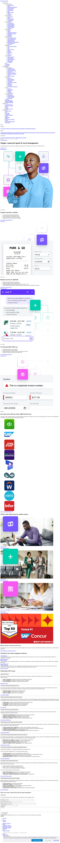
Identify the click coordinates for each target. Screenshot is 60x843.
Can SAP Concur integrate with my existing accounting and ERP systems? (13, 747)
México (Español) (25, 128)
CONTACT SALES (9, 108)
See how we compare (9, 105)
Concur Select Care (11, 40)
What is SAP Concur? (4, 674)
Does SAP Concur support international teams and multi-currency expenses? (14, 734)
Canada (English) (12, 128)
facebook (4, 818)
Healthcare (9, 83)
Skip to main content (4, 0)
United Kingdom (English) (5, 132)
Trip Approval (10, 61)
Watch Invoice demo (4, 613)
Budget (9, 6)
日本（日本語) (16, 137)
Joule (6, 63)
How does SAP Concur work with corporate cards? (9, 709)
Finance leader (10, 89)
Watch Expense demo (4, 548)
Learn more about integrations (6, 511)
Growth (9, 74)
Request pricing (3, 149)
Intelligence (10, 34)
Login (1, 124)
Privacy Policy (56, 840)
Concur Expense (11, 5)
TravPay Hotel (10, 60)
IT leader (9, 91)
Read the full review (4, 659)
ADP (8, 48)
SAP (8, 47)
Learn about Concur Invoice (5, 354)
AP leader (9, 88)
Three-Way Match (11, 27)
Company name (3, 804)
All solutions (10, 98)
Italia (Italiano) (28, 132)
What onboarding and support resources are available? (10, 778)
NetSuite (9, 51)
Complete (7, 99)
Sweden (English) (42, 132)
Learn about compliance (4, 732)
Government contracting (12, 82)
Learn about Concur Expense (6, 220)
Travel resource (10, 92)
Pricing (6, 107)
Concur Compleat (11, 56)
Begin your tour (3, 288)
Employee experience (11, 72)
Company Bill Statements (12, 7)
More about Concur (4, 683)
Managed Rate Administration (13, 42)
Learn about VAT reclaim (5, 745)
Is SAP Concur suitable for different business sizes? (10, 685)
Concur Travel (10, 16)
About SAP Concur (8, 104)
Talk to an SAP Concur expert (6, 776)
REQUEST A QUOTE (7, 826)
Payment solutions (11, 25)
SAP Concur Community (9, 119)
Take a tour (2, 221)
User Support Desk (11, 43)
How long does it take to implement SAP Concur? (9, 760)
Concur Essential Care (12, 38)
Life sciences (10, 84)
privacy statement (32, 837)
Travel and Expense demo (10, 121)
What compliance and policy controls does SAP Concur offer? (11, 722)
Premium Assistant (11, 96)
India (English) (10, 137)
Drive (9, 11)
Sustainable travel (11, 68)
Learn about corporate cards (5, 719)
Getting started (10, 95)
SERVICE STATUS (6, 823)
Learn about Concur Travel (5, 287)
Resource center (8, 110)
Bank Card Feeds (11, 8)
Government (10, 81)
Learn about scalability (4, 694)
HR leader (9, 90)
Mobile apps (7, 117)
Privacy (4, 833)
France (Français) (13, 132)
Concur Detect (10, 9)
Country (2, 805)
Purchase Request (11, 26)
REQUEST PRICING (9, 102)
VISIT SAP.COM (6, 830)
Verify (9, 13)
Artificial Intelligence (9, 101)
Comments (2, 806)
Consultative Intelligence (12, 32)
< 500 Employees (3, 655)
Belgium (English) (7, 133)
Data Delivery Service (12, 33)
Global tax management (12, 73)
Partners (6, 118)
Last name (2, 800)
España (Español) (14, 133)
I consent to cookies (37, 840)
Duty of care (10, 71)
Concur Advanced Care (12, 37)
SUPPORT (5, 828)
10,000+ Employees (4, 664)
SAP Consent (4, 813)
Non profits (10, 85)
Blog (6, 112)
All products (10, 14)
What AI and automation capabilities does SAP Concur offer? (11, 697)
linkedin (4, 820)
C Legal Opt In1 (5, 812)
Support (6, 120)
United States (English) (4, 128)
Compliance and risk (11, 69)
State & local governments (12, 86)
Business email (3, 803)
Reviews (6, 106)
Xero (8, 53)
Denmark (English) (48, 132)
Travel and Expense (8, 100)
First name (2, 799)
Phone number (3, 801)
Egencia (9, 50)
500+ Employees (3, 660)
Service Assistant (11, 97)
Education (9, 78)
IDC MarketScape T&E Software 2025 (7, 650)
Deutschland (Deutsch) (21, 132)
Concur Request (10, 10)
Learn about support (4, 789)
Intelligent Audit (10, 12)
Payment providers (11, 24)
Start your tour (3, 355)
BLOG (4, 824)
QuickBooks (10, 52)
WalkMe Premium (11, 41)
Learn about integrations (12, 46)
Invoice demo (7, 122)
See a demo (7, 65)
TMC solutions (10, 58)
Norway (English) (20, 133)
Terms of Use (5, 834)
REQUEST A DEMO (7, 827)
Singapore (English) (22, 137)
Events (6, 116)
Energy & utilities (11, 79)
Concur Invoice (10, 23)
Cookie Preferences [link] (6, 835)
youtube (4, 821)
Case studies (7, 114)
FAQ (4, 829)
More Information (48, 840)
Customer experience (9, 115)
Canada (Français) (18, 128)
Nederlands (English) (35, 132)
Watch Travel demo (4, 580)
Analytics (9, 30)
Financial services (11, 80)
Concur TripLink (11, 19)
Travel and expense (11, 76)
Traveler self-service (11, 59)
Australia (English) (3, 137)
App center (7, 113)
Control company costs (12, 70)
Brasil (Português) (32, 128)
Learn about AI (3, 707)
